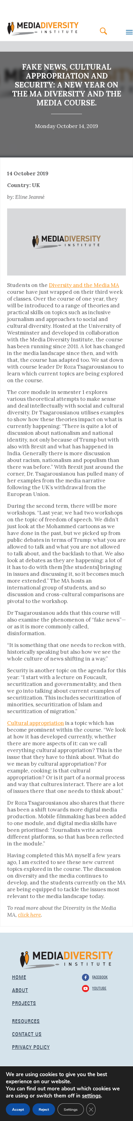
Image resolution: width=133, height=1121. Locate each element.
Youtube (99, 988)
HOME (19, 976)
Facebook (100, 977)
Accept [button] (18, 1109)
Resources (26, 1020)
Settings (71, 1109)
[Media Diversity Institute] (66, 959)
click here (29, 914)
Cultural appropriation (35, 723)
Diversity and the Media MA (84, 285)
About (20, 989)
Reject (44, 1109)
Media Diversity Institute (43, 28)
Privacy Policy (31, 1046)
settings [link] (91, 1095)
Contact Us (27, 1033)
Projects (24, 1002)
